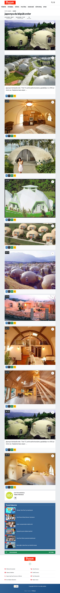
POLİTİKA (23, 7)
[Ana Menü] (54, 2)
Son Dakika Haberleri (11, 579)
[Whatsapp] (30, 564)
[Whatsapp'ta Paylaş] (12, 96)
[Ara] (52, 2)
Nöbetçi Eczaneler (10, 569)
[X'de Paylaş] (9, 96)
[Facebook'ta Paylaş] (7, 96)
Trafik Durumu (35, 572)
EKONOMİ (31, 7)
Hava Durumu (36, 569)
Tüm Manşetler (36, 576)
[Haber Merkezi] (9, 495)
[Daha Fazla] (15, 96)
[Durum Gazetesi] (10, 2)
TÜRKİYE (3, 7)
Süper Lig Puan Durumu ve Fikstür (14, 576)
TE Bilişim (33, 590)
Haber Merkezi (19, 494)
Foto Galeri (8, 11)
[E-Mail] (15, 498)
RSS (17, 586)
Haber (14, 11)
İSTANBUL (10, 7)
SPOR (44, 7)
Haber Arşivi (35, 579)
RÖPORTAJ (38, 7)
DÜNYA (17, 7)
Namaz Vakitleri (10, 572)
